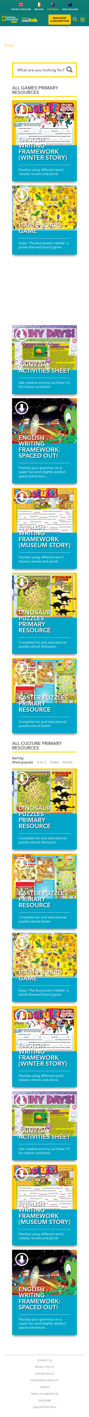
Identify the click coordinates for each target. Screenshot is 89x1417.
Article (67, 762)
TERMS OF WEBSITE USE (44, 1394)
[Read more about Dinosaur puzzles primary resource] (44, 595)
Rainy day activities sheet (44, 367)
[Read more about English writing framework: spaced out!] (44, 420)
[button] (75, 19)
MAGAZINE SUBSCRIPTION (59, 19)
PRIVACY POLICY (44, 1367)
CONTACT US (44, 1360)
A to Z (41, 762)
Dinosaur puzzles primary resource (35, 621)
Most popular (22, 762)
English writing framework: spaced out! (39, 446)
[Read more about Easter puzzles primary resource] (44, 680)
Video (54, 762)
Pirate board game (40, 228)
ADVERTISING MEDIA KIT (44, 1380)
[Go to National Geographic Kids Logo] (10, 19)
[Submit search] (69, 69)
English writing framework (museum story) (44, 536)
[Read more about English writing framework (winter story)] (44, 122)
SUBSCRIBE (44, 1400)
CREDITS (44, 1387)
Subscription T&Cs (44, 1407)
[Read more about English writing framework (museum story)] (44, 510)
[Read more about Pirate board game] (44, 208)
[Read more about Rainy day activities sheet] (44, 347)
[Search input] (44, 69)
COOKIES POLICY (44, 1373)
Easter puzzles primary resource (43, 703)
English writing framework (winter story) (43, 148)
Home (9, 45)
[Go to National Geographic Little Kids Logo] (30, 19)
